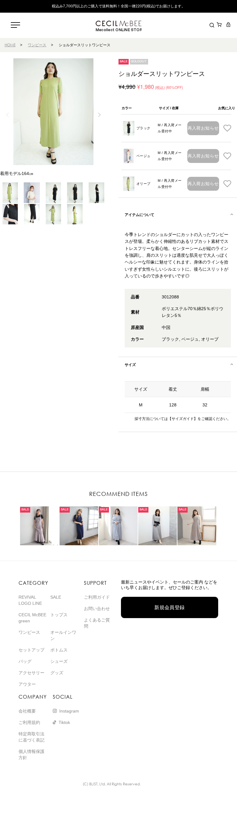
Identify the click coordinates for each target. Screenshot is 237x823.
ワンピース (37, 45)
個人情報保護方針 (31, 754)
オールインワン (63, 635)
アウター (27, 684)
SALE (55, 597)
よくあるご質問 (97, 623)
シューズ (59, 661)
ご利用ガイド (97, 597)
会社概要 (27, 711)
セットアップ (31, 649)
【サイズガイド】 (183, 419)
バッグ (25, 661)
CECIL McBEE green (32, 617)
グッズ (56, 672)
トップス (59, 614)
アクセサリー (31, 672)
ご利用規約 (29, 722)
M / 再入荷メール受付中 (169, 128)
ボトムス (59, 649)
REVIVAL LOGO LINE (30, 600)
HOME (10, 45)
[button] (99, 115)
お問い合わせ (97, 608)
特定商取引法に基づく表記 (31, 736)
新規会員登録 (169, 607)
